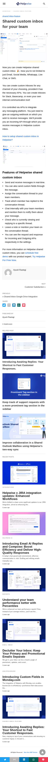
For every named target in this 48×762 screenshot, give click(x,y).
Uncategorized (9, 671)
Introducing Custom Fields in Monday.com (23, 678)
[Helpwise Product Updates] (24, 3)
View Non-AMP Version (30, 752)
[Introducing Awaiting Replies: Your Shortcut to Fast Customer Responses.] (24, 346)
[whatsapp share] (18, 305)
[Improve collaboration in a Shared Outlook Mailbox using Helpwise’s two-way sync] (24, 427)
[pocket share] (23, 305)
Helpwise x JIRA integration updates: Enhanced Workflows (21, 496)
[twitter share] (4, 305)
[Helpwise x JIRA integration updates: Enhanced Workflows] (24, 472)
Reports (6, 594)
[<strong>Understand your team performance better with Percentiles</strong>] (24, 579)
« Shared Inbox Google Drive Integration (20, 297)
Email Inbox (7, 645)
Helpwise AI (7, 538)
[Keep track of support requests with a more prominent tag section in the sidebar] (24, 386)
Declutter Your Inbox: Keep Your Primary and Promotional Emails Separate (23, 653)
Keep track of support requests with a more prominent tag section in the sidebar (23, 405)
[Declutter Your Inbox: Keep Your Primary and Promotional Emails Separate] (24, 630)
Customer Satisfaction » (35, 287)
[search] (44, 3)
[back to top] (42, 752)
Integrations (8, 487)
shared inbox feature (22, 11)
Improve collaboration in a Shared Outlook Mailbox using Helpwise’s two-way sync (22, 446)
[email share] (9, 305)
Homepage (6, 11)
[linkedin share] (14, 305)
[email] (14, 759)
